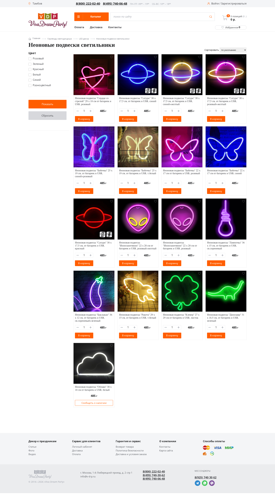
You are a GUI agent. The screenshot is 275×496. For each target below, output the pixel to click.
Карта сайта (166, 450)
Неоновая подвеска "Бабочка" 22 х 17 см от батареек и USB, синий (225, 172)
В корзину (84, 119)
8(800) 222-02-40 (88, 3)
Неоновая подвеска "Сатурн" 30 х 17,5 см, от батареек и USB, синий (137, 99)
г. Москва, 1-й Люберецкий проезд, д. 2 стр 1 (106, 472)
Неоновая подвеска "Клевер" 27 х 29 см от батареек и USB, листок (181, 316)
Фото (31, 450)
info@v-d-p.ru (87, 476)
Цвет (32, 53)
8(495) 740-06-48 (115, 3)
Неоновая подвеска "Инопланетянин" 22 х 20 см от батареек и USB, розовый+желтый (137, 245)
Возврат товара (125, 447)
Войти (215, 3)
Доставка (96, 27)
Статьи (32, 447)
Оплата (79, 27)
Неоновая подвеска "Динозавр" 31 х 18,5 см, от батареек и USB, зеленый (225, 317)
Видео (32, 454)
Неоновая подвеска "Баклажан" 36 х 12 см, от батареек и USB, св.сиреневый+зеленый (93, 317)
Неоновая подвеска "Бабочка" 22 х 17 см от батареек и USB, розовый (181, 172)
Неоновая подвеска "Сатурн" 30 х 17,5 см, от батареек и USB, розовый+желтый (225, 101)
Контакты (115, 27)
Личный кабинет (82, 447)
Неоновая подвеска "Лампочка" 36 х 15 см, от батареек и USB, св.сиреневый (226, 245)
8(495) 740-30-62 (154, 475)
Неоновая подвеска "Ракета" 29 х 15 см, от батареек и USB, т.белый (137, 316)
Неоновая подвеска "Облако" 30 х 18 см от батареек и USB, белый (93, 388)
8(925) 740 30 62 (205, 477)
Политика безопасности (130, 450)
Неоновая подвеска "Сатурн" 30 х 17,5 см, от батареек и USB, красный (93, 245)
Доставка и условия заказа (131, 454)
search (210, 16)
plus (90, 111)
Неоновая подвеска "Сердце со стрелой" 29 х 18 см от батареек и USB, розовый (93, 101)
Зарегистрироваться (234, 3)
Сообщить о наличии (94, 402)
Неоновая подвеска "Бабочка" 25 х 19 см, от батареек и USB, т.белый (137, 172)
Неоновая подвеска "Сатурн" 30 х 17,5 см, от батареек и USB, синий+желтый (181, 101)
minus (78, 111)
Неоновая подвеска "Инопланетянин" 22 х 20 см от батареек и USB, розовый (180, 245)
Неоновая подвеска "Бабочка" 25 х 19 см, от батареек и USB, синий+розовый (93, 173)
